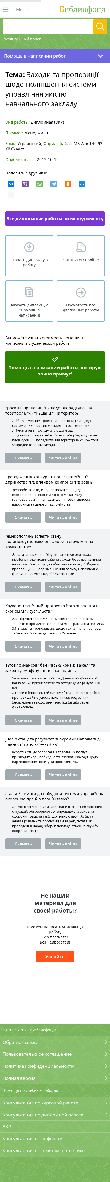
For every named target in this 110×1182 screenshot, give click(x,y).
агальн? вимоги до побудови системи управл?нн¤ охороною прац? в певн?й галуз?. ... (54, 796)
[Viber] (25, 184)
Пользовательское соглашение (37, 1054)
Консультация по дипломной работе (43, 1115)
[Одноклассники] (68, 184)
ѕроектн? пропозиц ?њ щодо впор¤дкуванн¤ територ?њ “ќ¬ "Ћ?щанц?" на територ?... (48, 410)
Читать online (63, 458)
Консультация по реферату (32, 1138)
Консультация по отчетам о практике (44, 1150)
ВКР (7, 1126)
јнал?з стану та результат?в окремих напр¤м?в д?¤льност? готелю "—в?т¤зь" (53, 741)
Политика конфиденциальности (38, 1066)
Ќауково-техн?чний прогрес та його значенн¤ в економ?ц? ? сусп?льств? (52, 608)
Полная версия (19, 1078)
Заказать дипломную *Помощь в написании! (29, 310)
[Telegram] (53, 184)
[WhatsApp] (39, 184)
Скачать (19, 148)
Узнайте (55, 956)
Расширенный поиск (22, 38)
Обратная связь (20, 1042)
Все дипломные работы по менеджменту (55, 218)
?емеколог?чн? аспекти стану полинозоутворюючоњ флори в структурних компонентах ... (49, 541)
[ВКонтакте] (11, 184)
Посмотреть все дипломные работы (81, 307)
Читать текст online (81, 259)
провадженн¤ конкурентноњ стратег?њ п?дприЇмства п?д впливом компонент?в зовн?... (50, 479)
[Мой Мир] (82, 184)
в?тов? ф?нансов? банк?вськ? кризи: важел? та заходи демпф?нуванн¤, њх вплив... (50, 667)
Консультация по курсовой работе (40, 1103)
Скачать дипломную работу (29, 262)
